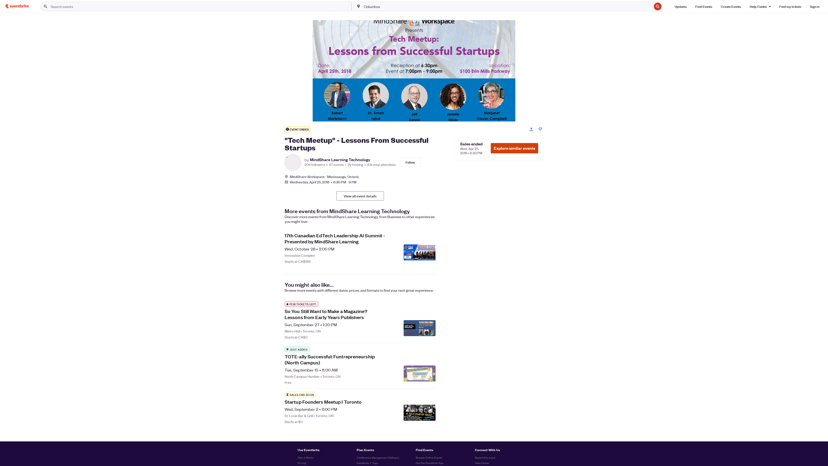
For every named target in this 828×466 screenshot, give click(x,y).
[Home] (17, 6)
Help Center (482, 463)
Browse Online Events (429, 457)
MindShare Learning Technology (340, 160)
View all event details (360, 196)
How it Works (306, 457)
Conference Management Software (378, 457)
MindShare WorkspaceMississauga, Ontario (324, 176)
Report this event (485, 457)
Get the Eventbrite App (429, 463)
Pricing (302, 463)
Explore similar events (514, 148)
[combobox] (507, 6)
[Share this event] (531, 129)
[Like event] (540, 129)
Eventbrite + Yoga (367, 463)
